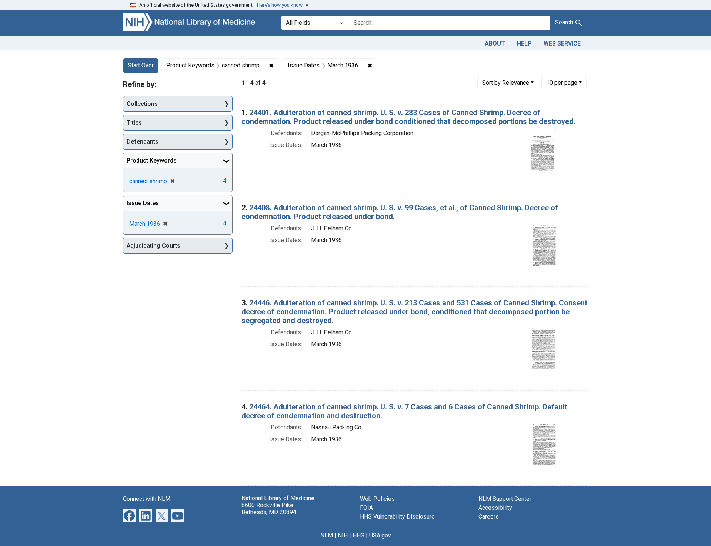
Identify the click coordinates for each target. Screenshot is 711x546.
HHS (358, 535)
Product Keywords (152, 160)
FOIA (366, 507)
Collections (142, 103)
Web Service (562, 43)
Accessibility (495, 507)
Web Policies (377, 498)
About (495, 43)
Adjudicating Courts (153, 245)
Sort (505, 82)
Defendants (142, 141)
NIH (343, 535)
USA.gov (380, 535)
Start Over (141, 65)
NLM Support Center (504, 498)
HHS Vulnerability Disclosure (397, 516)
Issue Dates (143, 203)
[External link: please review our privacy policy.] (129, 515)
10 (561, 82)
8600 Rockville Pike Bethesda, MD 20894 (268, 509)
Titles (134, 122)
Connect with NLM (146, 498)
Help (524, 43)
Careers (488, 516)
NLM (326, 535)
